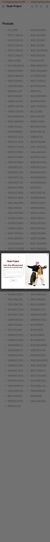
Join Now (13, 280)
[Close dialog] (47, 254)
